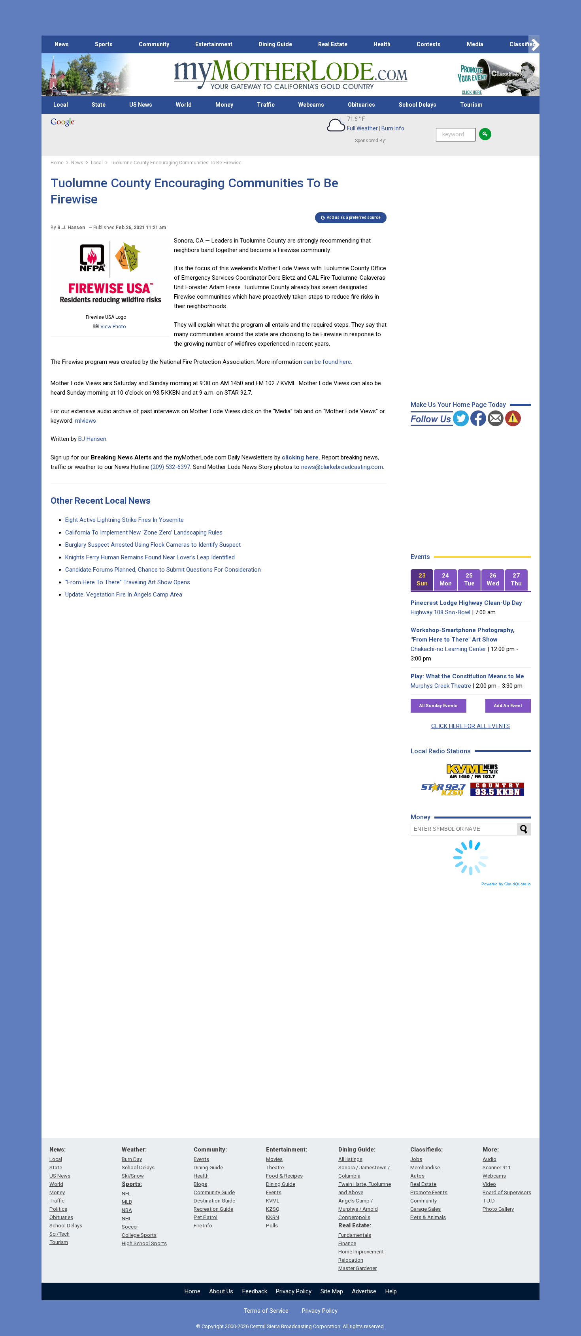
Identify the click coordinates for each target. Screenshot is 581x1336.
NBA (127, 1210)
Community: (210, 1149)
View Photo (112, 326)
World (184, 105)
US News (140, 105)
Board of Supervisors (507, 1192)
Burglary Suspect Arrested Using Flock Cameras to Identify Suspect (153, 544)
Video (489, 1184)
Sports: (132, 1183)
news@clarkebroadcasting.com (342, 466)
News (62, 44)
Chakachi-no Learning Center (448, 649)
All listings (350, 1159)
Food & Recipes (284, 1176)
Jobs (416, 1159)
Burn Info (392, 128)
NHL (127, 1218)
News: (57, 1149)
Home (192, 1291)
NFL (126, 1194)
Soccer (130, 1227)
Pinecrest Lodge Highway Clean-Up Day (466, 602)
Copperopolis (354, 1217)
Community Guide (214, 1192)
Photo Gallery (498, 1209)
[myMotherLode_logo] (290, 74)
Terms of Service (266, 1310)
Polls (272, 1226)
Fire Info (203, 1226)
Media (475, 44)
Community (154, 44)
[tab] (422, 580)
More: (491, 1149)
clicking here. (301, 457)
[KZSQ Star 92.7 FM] (440, 787)
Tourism (471, 105)
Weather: (134, 1149)
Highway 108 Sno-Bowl (440, 612)
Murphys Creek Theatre (441, 685)
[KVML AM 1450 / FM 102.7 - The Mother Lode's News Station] (472, 769)
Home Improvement (361, 1252)
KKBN (272, 1217)
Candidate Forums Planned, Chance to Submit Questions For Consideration (163, 569)
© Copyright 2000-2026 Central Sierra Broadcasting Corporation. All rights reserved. (290, 1326)
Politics (58, 1209)
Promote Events (428, 1192)
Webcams (311, 105)
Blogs (200, 1184)
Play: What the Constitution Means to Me (467, 676)
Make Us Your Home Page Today (458, 404)
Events (201, 1159)
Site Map (332, 1291)
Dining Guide (275, 44)
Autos (417, 1176)
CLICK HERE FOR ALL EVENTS (470, 726)
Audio (489, 1159)
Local (60, 105)
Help (391, 1291)
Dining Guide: (356, 1149)
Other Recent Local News (101, 501)
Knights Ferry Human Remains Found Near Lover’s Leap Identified (150, 557)
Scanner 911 (497, 1167)
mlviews (85, 420)
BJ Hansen (92, 438)
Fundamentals (354, 1235)
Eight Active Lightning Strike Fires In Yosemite (124, 519)
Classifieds (524, 44)
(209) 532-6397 (170, 466)
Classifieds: (426, 1149)
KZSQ (272, 1209)
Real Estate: (354, 1225)
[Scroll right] (534, 44)
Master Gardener (357, 1268)
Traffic (266, 105)
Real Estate (332, 44)
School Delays (417, 105)
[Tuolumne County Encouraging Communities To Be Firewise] (110, 307)
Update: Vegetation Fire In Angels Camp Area (123, 594)
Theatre (275, 1167)
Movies (274, 1159)
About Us (221, 1291)
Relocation (350, 1260)
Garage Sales (425, 1209)
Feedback (254, 1291)
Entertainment (213, 44)
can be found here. (328, 361)
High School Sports (144, 1243)
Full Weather (362, 128)
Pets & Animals (428, 1217)
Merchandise (425, 1167)
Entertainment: (286, 1149)
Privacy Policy (293, 1291)
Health (382, 44)
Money (224, 105)
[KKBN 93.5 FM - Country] (497, 787)
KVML (272, 1201)
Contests (429, 44)
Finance (347, 1243)
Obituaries (361, 105)
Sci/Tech (59, 1234)
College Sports (139, 1235)
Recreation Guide (213, 1209)
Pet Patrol (205, 1217)
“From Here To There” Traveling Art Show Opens (127, 582)
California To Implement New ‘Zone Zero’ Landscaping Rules (144, 532)
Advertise (364, 1291)
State (99, 105)
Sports (104, 44)
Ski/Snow (133, 1176)
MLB (127, 1202)
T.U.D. (489, 1201)
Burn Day (132, 1159)
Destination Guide (214, 1201)
